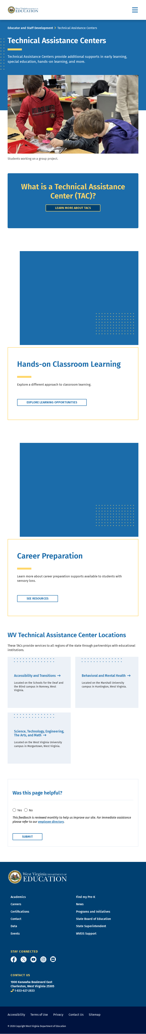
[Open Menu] (135, 10)
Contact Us (76, 1014)
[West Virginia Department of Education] (23, 10)
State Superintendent (91, 926)
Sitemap (95, 1014)
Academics (18, 897)
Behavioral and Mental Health (104, 676)
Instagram (43, 959)
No (31, 810)
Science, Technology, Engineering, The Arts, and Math (39, 733)
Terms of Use (39, 1014)
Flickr (53, 959)
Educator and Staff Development (30, 28)
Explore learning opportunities (52, 402)
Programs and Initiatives (93, 911)
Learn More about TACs (73, 208)
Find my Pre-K (85, 897)
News (80, 904)
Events (15, 933)
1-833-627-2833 (24, 990)
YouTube (33, 959)
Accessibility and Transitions (35, 676)
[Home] (37, 876)
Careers (16, 904)
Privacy (58, 1014)
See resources (37, 598)
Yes (19, 810)
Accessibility (16, 1014)
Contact (16, 919)
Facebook (14, 959)
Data (14, 926)
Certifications (20, 911)
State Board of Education (93, 919)
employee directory (51, 822)
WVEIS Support (86, 933)
